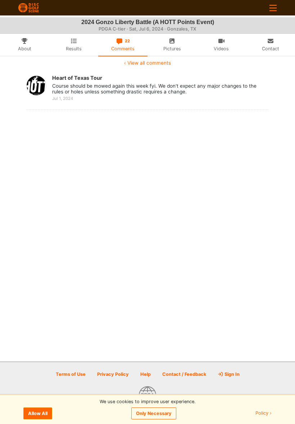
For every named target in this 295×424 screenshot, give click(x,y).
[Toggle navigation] (273, 7)
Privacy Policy (113, 374)
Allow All (37, 413)
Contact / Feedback (184, 374)
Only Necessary (154, 413)
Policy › (263, 413)
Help (145, 374)
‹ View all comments (147, 63)
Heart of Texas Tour (77, 78)
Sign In (231, 374)
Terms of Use (71, 374)
